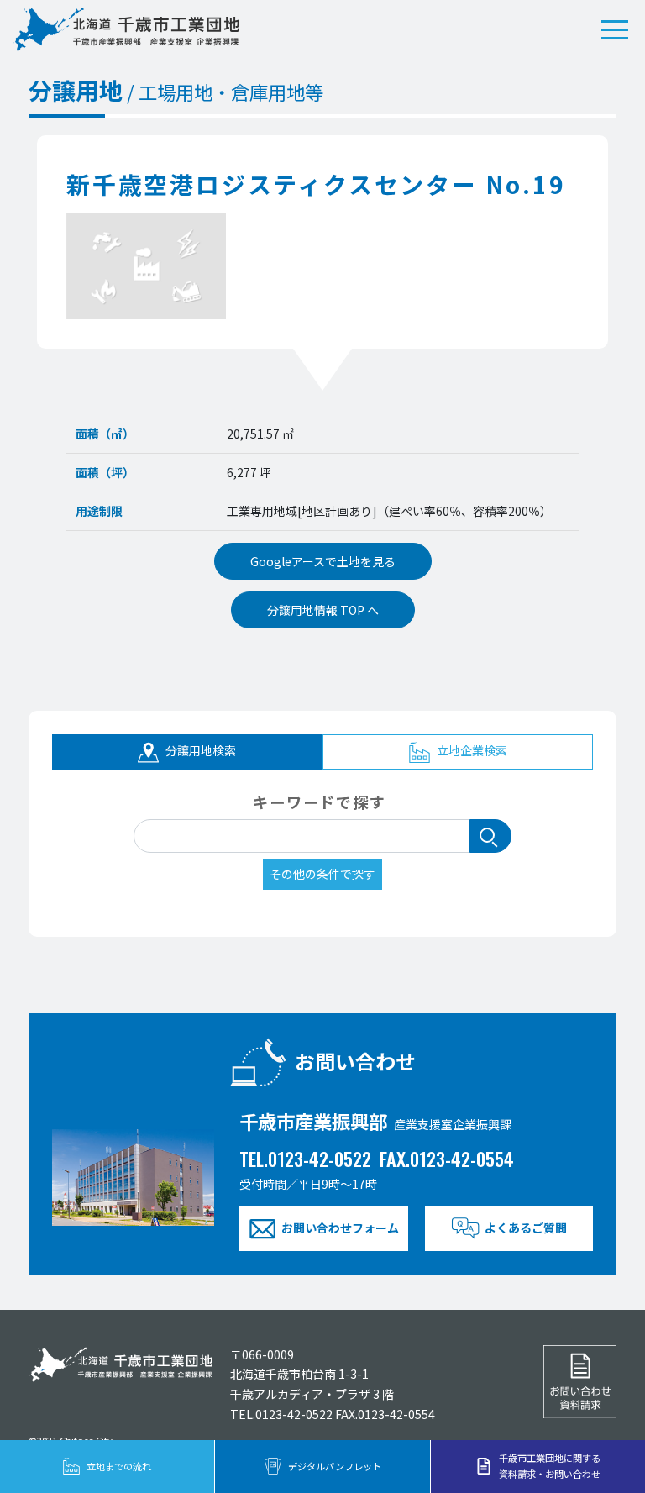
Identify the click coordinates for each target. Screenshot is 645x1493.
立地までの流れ (119, 1466)
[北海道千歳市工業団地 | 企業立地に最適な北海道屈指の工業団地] (126, 29)
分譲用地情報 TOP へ (323, 610)
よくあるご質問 (526, 1227)
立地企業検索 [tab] (470, 750)
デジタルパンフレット (334, 1466)
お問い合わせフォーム (340, 1227)
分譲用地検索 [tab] (199, 750)
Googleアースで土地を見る (323, 561)
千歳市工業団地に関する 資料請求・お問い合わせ (549, 1465)
